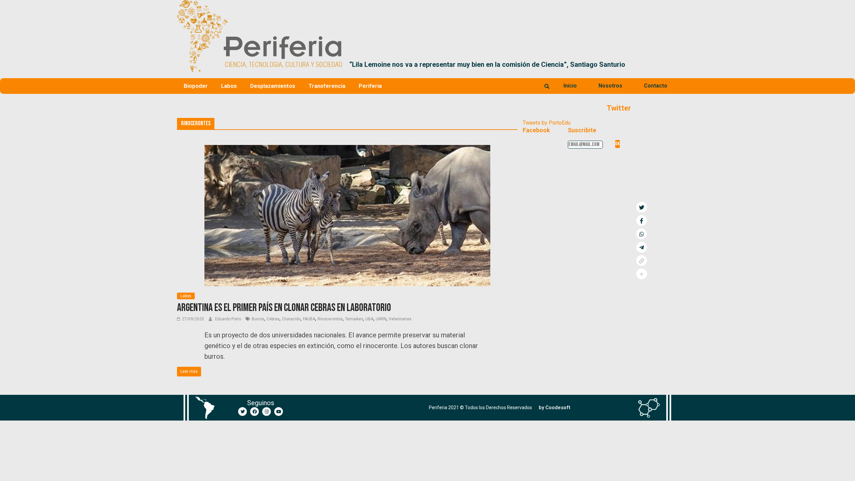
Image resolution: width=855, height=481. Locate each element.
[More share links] (641, 274)
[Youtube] (278, 411)
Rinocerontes (330, 319)
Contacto (655, 86)
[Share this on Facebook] (641, 220)
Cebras (273, 319)
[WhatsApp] (641, 233)
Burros (258, 319)
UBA (369, 319)
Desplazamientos (272, 86)
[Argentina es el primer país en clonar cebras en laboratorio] (347, 149)
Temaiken (354, 319)
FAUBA (309, 319)
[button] (670, 64)
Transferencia (327, 86)
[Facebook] (254, 411)
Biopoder (196, 86)
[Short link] (641, 260)
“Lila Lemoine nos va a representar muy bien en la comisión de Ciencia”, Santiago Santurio (487, 64)
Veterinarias (400, 319)
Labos (229, 86)
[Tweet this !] (641, 207)
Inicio (570, 86)
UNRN (381, 319)
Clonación (291, 319)
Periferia (370, 86)
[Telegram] (641, 247)
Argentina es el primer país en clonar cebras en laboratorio (284, 307)
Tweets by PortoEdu (546, 123)
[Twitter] (242, 411)
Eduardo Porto (228, 319)
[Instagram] (266, 411)
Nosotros (610, 86)
